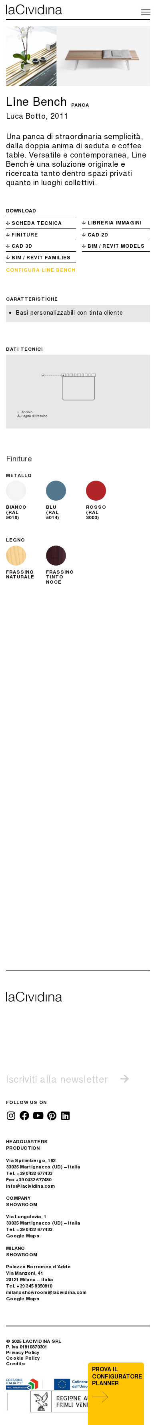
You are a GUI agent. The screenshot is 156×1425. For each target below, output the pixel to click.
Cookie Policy (23, 1357)
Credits (15, 1363)
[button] (145, 11)
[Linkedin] (65, 1115)
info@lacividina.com (30, 1185)
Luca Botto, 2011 (37, 115)
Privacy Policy (23, 1352)
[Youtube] (38, 1115)
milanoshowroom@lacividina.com (46, 1292)
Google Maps (22, 1235)
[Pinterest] (51, 1115)
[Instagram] (11, 1115)
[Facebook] (24, 1115)
